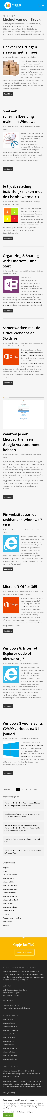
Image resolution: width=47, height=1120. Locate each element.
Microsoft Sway (8, 903)
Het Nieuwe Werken (26, 202)
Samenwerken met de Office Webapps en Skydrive (21, 333)
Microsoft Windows (26, 126)
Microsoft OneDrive (9, 346)
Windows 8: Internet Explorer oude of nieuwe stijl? (20, 653)
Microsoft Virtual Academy (30, 297)
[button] (43, 5)
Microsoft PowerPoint (10, 896)
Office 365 (6, 914)
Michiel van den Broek (11, 57)
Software (5, 129)
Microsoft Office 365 (20, 586)
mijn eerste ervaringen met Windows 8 (32, 745)
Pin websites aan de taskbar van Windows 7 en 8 (22, 519)
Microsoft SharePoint (9, 594)
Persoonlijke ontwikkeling (28, 57)
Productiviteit (36, 126)
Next (35, 789)
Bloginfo (6, 867)
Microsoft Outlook (9, 893)
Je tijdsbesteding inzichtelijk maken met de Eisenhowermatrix (22, 191)
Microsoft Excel (8, 878)
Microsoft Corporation (11, 1076)
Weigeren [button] (30, 1112)
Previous (7, 789)
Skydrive (34, 364)
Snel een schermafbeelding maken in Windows (19, 116)
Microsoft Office (25, 271)
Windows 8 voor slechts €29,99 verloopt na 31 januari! (23, 728)
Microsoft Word (8, 911)
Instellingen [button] (21, 1112)
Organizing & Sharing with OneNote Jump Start (21, 260)
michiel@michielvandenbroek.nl (19, 1008)
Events (5, 871)
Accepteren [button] (8, 1115)
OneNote (24, 278)
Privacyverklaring (9, 1093)
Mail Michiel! (24, 952)
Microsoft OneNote (36, 271)
